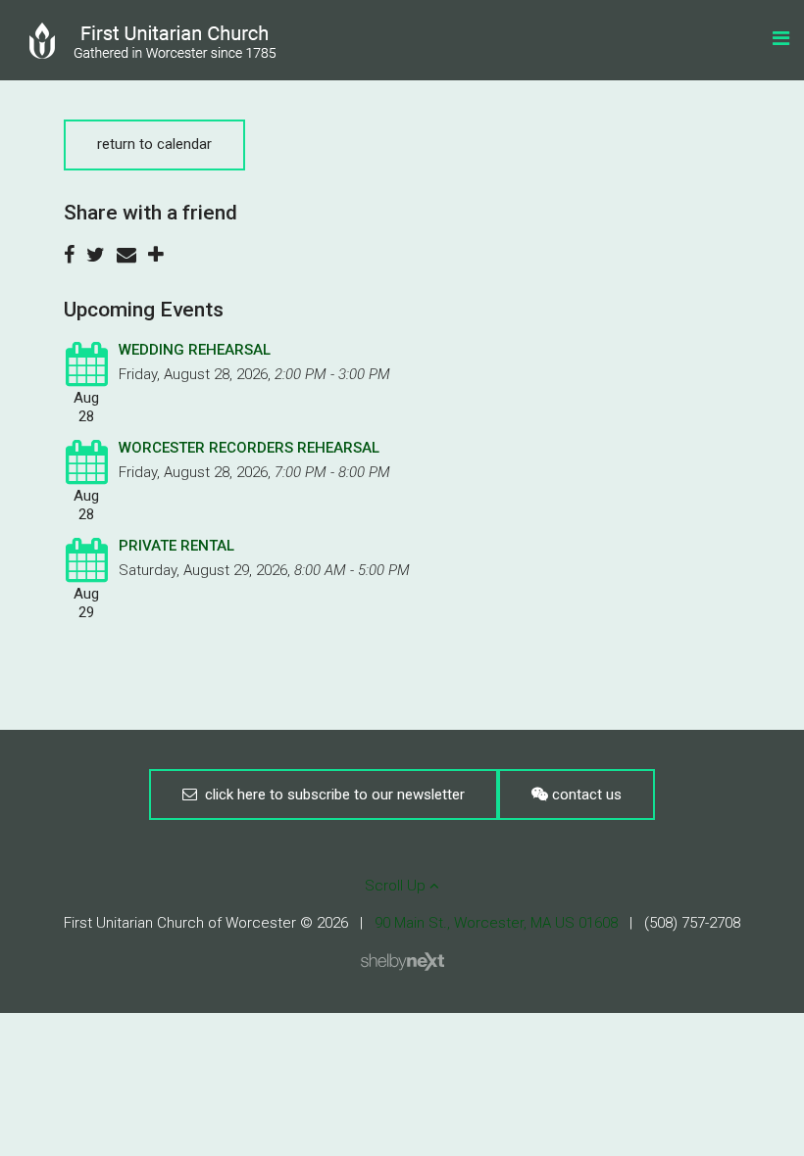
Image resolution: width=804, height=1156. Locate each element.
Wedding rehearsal (195, 350)
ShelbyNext (402, 962)
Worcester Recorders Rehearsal (249, 448)
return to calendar (154, 144)
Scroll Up (397, 885)
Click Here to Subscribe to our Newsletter (331, 794)
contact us (585, 794)
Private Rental (176, 545)
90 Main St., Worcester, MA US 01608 (496, 923)
